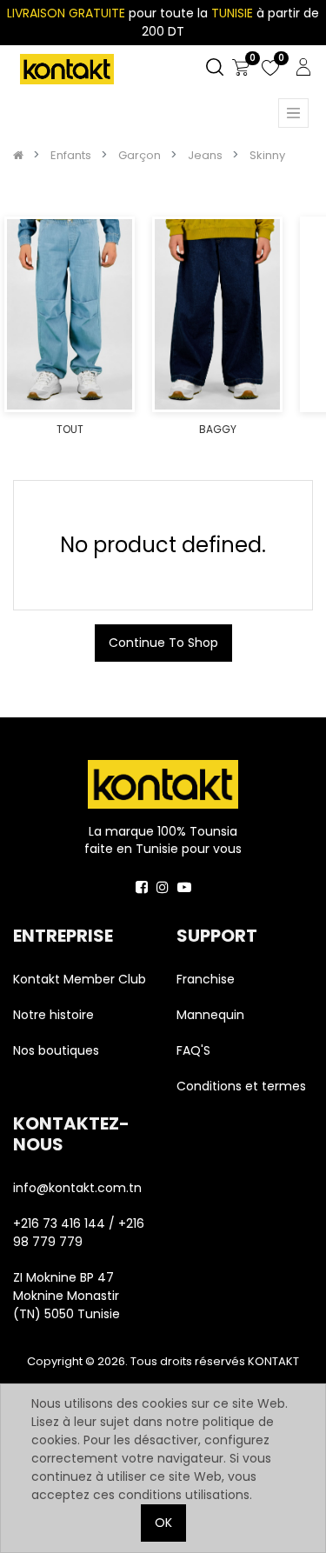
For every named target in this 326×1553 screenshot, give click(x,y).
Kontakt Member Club (79, 979)
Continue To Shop (163, 642)
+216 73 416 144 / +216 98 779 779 (78, 1232)
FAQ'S (193, 1050)
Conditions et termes (241, 1086)
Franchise (205, 979)
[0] (240, 67)
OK (163, 1522)
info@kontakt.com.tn (79, 1187)
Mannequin (212, 1014)
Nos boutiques (56, 1050)
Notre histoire (53, 1014)
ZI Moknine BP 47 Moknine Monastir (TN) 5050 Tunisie (66, 1296)
